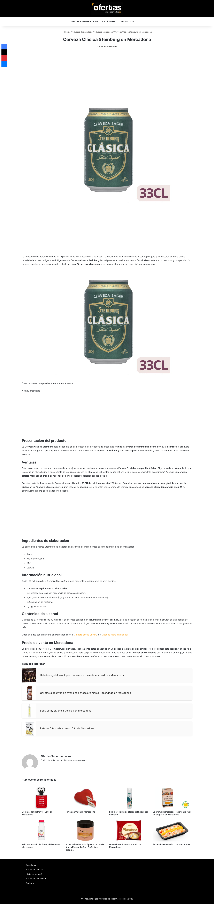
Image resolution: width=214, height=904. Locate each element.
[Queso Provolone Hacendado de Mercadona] (128, 830)
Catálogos (108, 21)
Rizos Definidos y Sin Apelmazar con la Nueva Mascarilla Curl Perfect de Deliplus (85, 847)
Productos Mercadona (103, 32)
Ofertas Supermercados (84, 21)
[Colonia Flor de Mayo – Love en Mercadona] (41, 798)
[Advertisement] (107, 72)
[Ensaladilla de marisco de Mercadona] (172, 830)
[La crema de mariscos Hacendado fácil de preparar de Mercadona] (172, 798)
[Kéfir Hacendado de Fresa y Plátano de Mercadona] (41, 830)
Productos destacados (81, 32)
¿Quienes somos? (34, 874)
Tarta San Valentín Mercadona (80, 812)
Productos (127, 21)
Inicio (66, 32)
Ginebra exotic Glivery (85, 634)
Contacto (30, 883)
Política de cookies (34, 869)
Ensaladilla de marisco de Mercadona (171, 844)
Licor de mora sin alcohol (115, 634)
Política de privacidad (36, 878)
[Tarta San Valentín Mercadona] (85, 798)
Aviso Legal (31, 865)
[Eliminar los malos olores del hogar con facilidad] (128, 798)
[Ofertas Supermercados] (107, 8)
